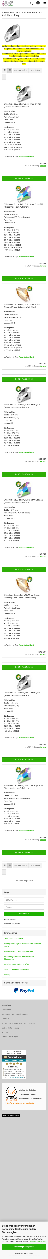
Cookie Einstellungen (10, 1037)
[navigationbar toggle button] (44, 3)
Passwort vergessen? (12, 923)
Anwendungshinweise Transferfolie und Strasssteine (19, 958)
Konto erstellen (9, 920)
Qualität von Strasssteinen (14, 938)
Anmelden (24, 914)
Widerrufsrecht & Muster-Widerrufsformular (18, 1023)
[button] (4, 70)
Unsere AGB (6, 1019)
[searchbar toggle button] (31, 3)
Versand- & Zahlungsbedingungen (14, 1014)
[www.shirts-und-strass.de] (6, 3)
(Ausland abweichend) (26, 157)
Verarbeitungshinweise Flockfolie (16, 964)
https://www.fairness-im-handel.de (19, 1103)
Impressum (6, 1010)
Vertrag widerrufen (11, 1116)
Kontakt (5, 1032)
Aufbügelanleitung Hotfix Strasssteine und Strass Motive (22, 945)
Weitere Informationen (24, 1254)
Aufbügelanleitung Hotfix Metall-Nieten (18, 951)
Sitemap (7, 975)
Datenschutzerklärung (37, 1241)
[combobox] (21, 70)
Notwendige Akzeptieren (24, 1247)
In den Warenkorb (24, 179)
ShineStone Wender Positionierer (16, 969)
